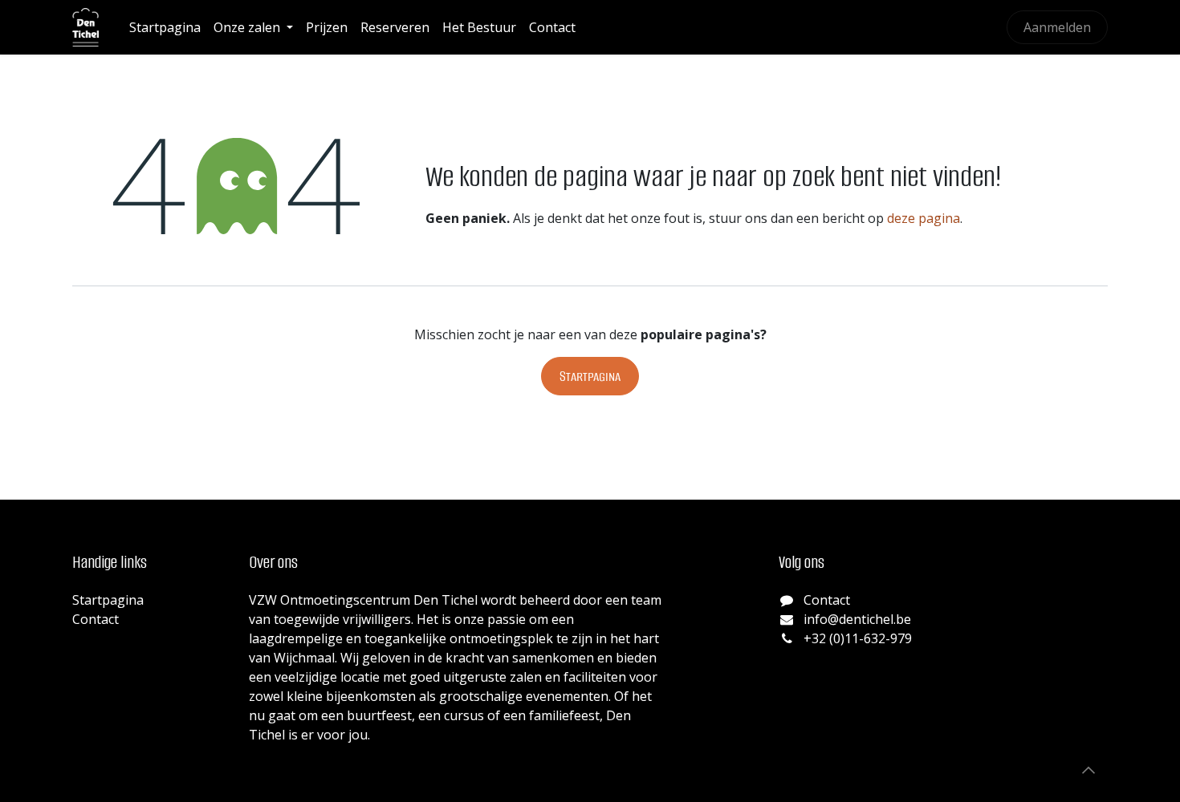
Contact (95, 619)
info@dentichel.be (857, 619)
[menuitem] (165, 27)
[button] (1088, 770)
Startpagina (590, 376)
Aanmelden (1057, 27)
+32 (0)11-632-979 (858, 638)
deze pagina (923, 218)
